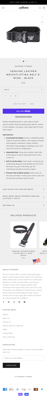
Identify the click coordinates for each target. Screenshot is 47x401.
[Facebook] (3, 302)
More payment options (23, 116)
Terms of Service (9, 337)
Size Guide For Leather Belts (18, 189)
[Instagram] (14, 302)
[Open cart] (44, 8)
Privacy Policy (8, 333)
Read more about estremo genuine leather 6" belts (21, 197)
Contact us (7, 322)
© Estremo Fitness (23, 376)
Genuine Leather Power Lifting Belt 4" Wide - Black (23, 253)
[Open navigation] (3, 8)
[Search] (40, 8)
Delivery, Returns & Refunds (13, 326)
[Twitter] (9, 302)
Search (5, 314)
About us (6, 318)
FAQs (5, 329)
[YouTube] (24, 302)
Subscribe (11, 365)
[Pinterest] (19, 302)
